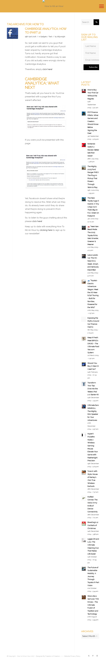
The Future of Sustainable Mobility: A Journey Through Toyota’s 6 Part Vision (93, 576)
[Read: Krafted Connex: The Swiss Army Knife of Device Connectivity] (83, 498)
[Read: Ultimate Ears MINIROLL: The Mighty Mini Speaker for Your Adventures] (83, 406)
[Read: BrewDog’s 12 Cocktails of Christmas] (83, 523)
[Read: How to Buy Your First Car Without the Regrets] (83, 91)
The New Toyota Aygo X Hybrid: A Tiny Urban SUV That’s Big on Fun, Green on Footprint (93, 207)
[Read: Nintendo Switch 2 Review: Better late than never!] (83, 145)
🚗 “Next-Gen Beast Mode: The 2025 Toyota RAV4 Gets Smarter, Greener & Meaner (93, 235)
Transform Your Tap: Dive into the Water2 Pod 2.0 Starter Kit (93, 389)
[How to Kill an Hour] (53, 6)
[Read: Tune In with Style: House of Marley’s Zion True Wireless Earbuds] (83, 472)
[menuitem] (100, 6)
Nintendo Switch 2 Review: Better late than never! (93, 150)
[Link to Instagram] (97, 656)
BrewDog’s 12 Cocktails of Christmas (93, 525)
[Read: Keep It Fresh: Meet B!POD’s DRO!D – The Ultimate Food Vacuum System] (83, 338)
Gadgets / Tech (46, 37)
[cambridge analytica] (12, 33)
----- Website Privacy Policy (70, 656)
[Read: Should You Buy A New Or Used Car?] (83, 364)
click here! (47, 69)
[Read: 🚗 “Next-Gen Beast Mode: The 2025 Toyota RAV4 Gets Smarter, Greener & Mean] (83, 227)
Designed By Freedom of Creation (48, 656)
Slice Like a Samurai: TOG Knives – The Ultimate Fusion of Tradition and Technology (93, 605)
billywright (61, 37)
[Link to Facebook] (93, 656)
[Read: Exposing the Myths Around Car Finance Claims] (83, 319)
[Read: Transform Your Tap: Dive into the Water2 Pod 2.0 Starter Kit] (83, 384)
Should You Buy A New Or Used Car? (93, 366)
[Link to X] (89, 656)
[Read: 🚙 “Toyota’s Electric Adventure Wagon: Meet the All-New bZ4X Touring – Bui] (83, 281)
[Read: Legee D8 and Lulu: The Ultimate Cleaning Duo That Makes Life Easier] (83, 540)
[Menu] (100, 6)
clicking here (46, 230)
